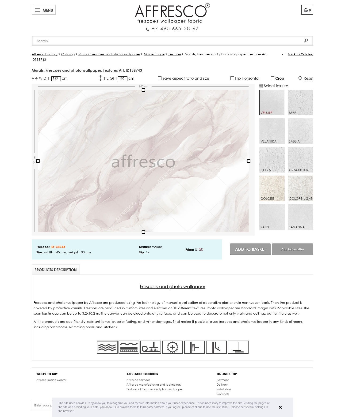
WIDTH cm (53, 78)
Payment (223, 380)
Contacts (223, 394)
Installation (224, 389)
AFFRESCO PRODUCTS (142, 374)
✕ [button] (280, 407)
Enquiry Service (172, 26)
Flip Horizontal (246, 78)
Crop (279, 78)
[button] (75, 411)
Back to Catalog (300, 54)
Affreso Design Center (51, 380)
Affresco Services (138, 380)
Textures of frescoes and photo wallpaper (154, 389)
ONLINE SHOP (227, 374)
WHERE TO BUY (47, 374)
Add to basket (250, 249)
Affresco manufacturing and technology (153, 385)
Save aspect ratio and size (185, 78)
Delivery (222, 385)
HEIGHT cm (119, 78)
